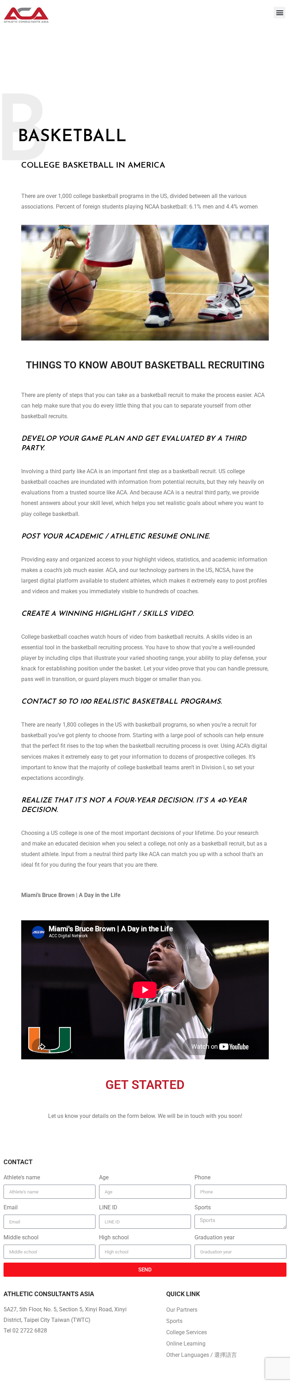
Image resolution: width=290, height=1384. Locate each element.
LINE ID (108, 1207)
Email (11, 1207)
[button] (279, 12)
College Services (186, 1332)
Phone (202, 1177)
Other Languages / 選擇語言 (201, 1355)
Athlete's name (22, 1177)
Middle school (21, 1237)
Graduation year (214, 1237)
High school (114, 1237)
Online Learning (185, 1343)
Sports (203, 1207)
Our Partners (181, 1309)
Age (104, 1177)
